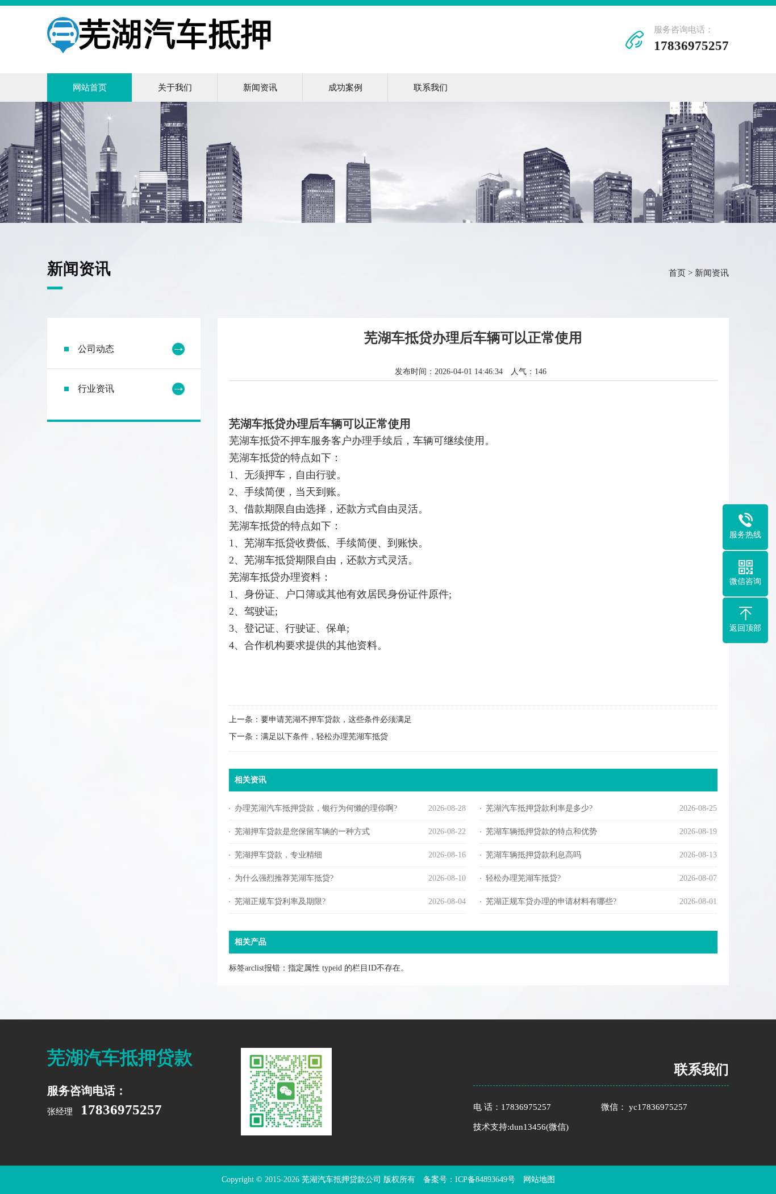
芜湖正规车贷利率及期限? (280, 901)
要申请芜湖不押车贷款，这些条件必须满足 (336, 719)
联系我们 (431, 87)
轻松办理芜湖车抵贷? (523, 878)
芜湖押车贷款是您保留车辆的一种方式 (302, 831)
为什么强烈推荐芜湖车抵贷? (284, 878)
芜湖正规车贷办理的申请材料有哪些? (551, 901)
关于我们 (175, 87)
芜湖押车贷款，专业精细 (278, 855)
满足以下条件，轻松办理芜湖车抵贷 (324, 736)
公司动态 (96, 349)
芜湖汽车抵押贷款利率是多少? (539, 808)
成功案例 (345, 87)
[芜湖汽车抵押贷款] (160, 51)
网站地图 (539, 1179)
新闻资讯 (260, 87)
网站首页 (90, 87)
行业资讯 (96, 388)
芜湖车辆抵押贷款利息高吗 (533, 855)
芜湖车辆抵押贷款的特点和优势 (541, 831)
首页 (677, 272)
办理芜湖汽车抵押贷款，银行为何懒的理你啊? (316, 808)
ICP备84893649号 (485, 1179)
